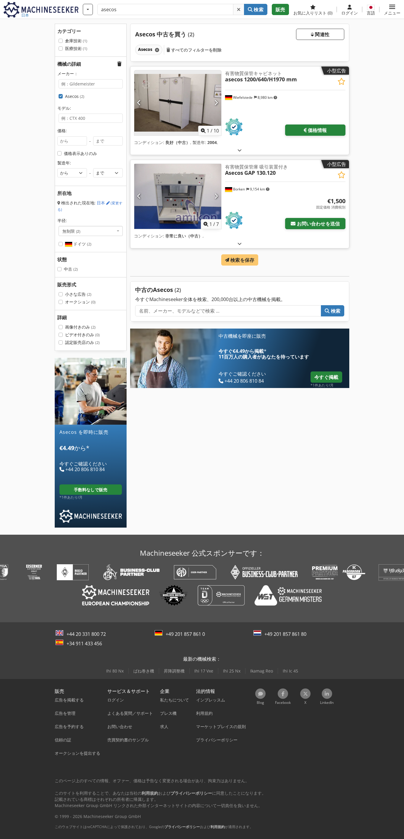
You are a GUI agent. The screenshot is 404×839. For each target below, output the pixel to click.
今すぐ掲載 (326, 377)
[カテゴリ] (88, 9)
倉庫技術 (76, 40)
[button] (392, 9)
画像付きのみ (80, 327)
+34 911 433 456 (84, 643)
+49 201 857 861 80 (285, 634)
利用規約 (218, 826)
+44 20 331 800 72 (86, 634)
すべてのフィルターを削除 (196, 50)
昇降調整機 (174, 671)
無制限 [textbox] (71, 231)
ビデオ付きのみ (82, 334)
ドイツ (81, 244)
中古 (71, 269)
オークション (80, 302)
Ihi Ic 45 (290, 671)
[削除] (238, 9)
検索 (258, 9)
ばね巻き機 (143, 671)
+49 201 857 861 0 (185, 634)
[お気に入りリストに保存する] (341, 81)
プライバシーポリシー (182, 826)
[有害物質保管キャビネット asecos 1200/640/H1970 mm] (177, 102)
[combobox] (91, 231)
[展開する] (239, 150)
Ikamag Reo (261, 671)
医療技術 (76, 48)
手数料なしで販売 (90, 489)
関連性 (321, 34)
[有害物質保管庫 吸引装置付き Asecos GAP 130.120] (177, 196)
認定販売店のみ (82, 342)
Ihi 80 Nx (115, 671)
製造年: (64, 163)
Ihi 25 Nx (231, 671)
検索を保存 (241, 260)
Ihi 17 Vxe (203, 671)
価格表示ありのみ (80, 153)
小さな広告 (78, 294)
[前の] (139, 103)
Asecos (74, 96)
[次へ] (216, 103)
